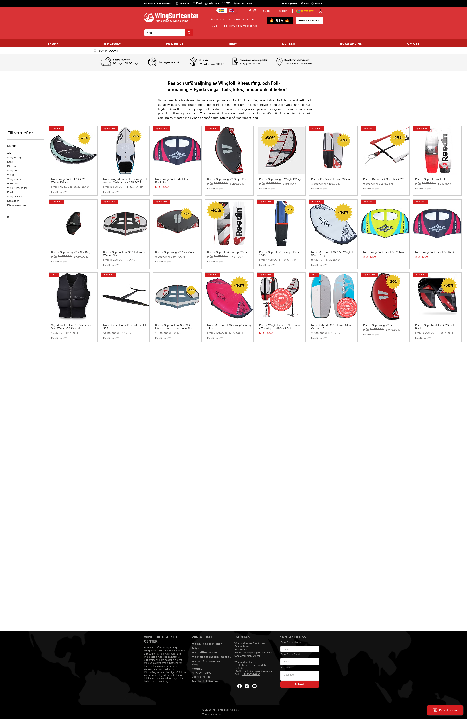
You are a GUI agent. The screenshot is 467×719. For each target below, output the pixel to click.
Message (285, 667)
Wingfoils (12, 170)
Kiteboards (13, 166)
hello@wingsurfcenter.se (258, 671)
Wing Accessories (17, 187)
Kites (10, 161)
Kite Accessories (16, 205)
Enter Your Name (290, 642)
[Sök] (189, 32)
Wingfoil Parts (15, 196)
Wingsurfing (14, 157)
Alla (9, 153)
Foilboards (13, 183)
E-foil (10, 192)
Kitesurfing (13, 200)
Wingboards (14, 179)
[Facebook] (250, 11)
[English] (232, 10)
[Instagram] (255, 11)
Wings (10, 174)
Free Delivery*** (59, 192)
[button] (320, 11)
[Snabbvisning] (281, 150)
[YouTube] (254, 686)
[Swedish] (221, 10)
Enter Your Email (290, 654)
